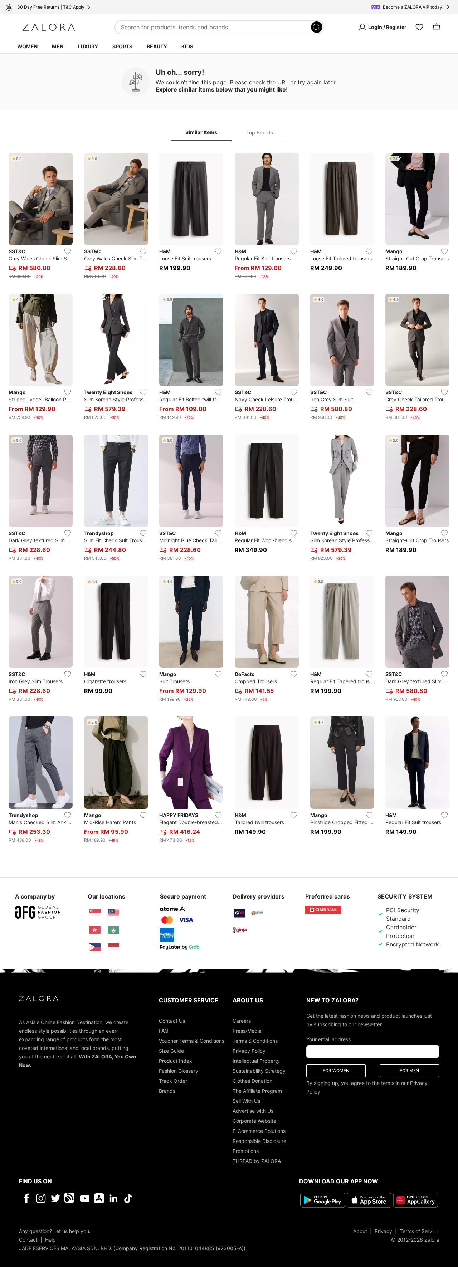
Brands (167, 1091)
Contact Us (172, 1021)
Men (57, 46)
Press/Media (247, 1031)
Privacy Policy (249, 1051)
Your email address (328, 1039)
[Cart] (436, 27)
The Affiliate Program (257, 1091)
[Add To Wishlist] (68, 251)
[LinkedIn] (113, 1198)
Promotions (246, 1151)
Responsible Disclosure (259, 1141)
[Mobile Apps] (99, 1198)
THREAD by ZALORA (257, 1161)
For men (409, 1070)
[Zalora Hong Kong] (95, 930)
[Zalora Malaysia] (113, 913)
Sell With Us (246, 1101)
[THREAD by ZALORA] (70, 1198)
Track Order (173, 1081)
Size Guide (171, 1051)
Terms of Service (419, 1231)
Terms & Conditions (255, 1041)
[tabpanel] (229, 499)
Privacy (383, 1231)
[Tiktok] (174, 1198)
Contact (28, 1240)
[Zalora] (48, 27)
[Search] (316, 27)
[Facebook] (26, 1198)
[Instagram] (41, 1198)
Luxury (88, 46)
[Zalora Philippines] (95, 947)
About (360, 1231)
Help (50, 1240)
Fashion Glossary (178, 1071)
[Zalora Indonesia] (113, 947)
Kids (187, 46)
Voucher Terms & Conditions (191, 1041)
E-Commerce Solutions (259, 1131)
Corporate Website (254, 1121)
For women (336, 1070)
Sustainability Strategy (259, 1071)
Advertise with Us (253, 1111)
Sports (122, 46)
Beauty (157, 46)
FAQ (164, 1031)
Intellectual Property (256, 1061)
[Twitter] (55, 1198)
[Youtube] (84, 1198)
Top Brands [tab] (259, 132)
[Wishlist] (419, 27)
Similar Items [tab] (201, 132)
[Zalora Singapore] (95, 913)
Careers (242, 1021)
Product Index (175, 1061)
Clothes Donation (252, 1081)
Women (27, 46)
